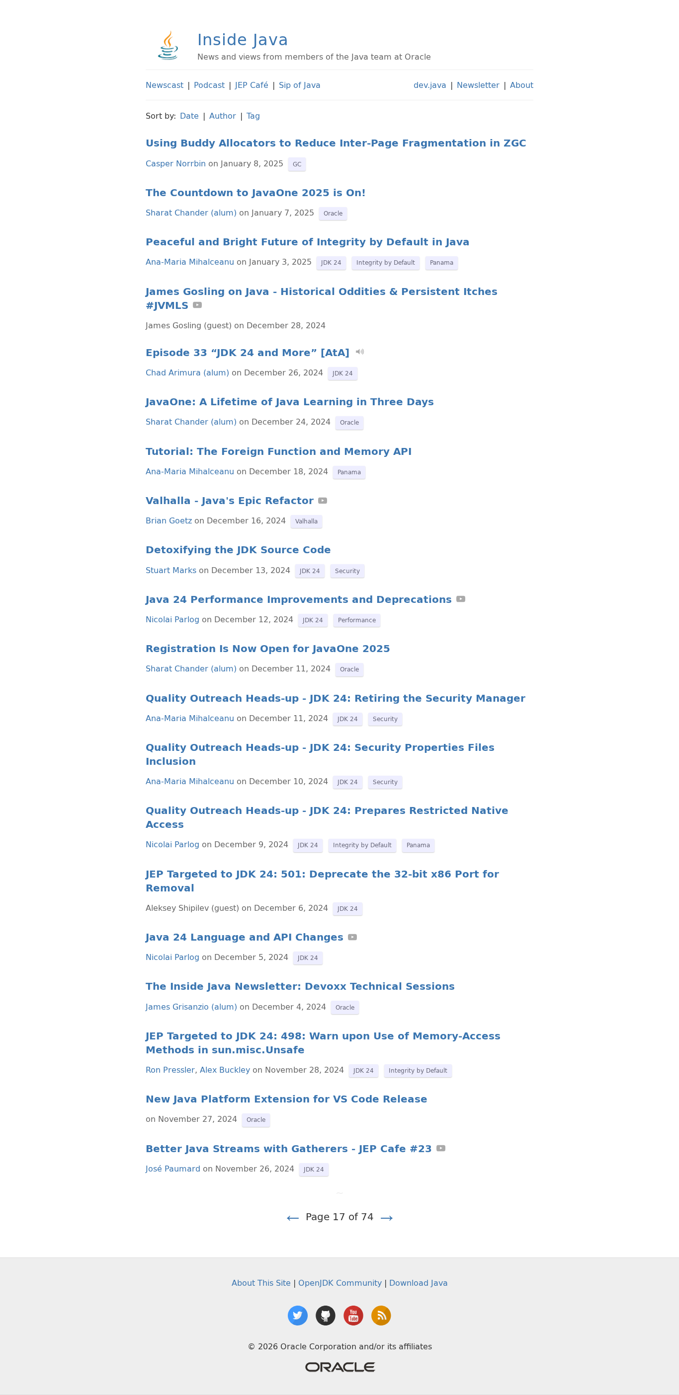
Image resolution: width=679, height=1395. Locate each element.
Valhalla (306, 521)
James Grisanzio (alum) (191, 1007)
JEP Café (251, 85)
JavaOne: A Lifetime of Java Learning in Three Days (290, 402)
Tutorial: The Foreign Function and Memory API (279, 451)
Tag (253, 115)
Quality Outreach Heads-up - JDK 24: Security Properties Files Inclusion (320, 754)
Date (189, 115)
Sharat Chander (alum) (191, 213)
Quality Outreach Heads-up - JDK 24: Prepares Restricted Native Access (327, 817)
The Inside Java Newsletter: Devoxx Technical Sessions (300, 986)
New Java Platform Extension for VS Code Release (286, 1099)
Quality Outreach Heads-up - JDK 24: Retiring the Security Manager (335, 698)
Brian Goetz (169, 520)
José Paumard (173, 1168)
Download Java (418, 1283)
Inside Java (243, 39)
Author (222, 115)
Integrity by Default (385, 262)
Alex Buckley (225, 1070)
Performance (357, 620)
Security (347, 571)
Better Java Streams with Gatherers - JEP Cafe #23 (289, 1149)
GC (297, 164)
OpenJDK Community (340, 1283)
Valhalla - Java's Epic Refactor (230, 501)
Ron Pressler (170, 1070)
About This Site (261, 1283)
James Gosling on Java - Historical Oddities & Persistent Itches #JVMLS (322, 298)
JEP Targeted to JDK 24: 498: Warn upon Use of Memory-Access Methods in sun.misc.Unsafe (323, 1043)
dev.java (430, 85)
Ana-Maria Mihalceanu (190, 262)
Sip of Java (300, 85)
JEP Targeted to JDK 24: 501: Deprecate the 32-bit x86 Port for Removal (322, 881)
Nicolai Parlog (172, 619)
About (521, 85)
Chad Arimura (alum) (187, 372)
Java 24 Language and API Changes (244, 937)
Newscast (164, 85)
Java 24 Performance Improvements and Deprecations (299, 599)
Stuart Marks (171, 570)
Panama (441, 262)
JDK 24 (331, 262)
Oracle (333, 213)
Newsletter (478, 85)
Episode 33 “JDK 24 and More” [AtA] (247, 353)
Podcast (209, 85)
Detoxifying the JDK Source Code (238, 550)
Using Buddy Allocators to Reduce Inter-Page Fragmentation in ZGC (336, 143)
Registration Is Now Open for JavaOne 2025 (268, 649)
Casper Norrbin (176, 163)
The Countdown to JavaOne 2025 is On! (256, 193)
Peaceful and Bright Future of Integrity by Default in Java (308, 242)
